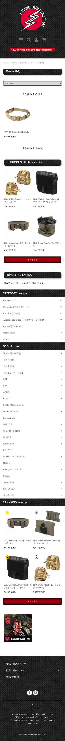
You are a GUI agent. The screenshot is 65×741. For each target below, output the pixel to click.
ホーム (6, 63)
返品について (20, 717)
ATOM (34, 723)
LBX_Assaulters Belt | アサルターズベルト (17, 244)
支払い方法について (26, 714)
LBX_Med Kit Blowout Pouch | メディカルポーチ (46, 541)
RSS (29, 723)
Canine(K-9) (39, 63)
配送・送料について (44, 714)
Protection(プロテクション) (22, 63)
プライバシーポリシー (18, 720)
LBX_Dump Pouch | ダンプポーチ (46, 244)
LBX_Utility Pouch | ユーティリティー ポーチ (17, 200)
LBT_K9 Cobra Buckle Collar (17, 132)
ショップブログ (47, 720)
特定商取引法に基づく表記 (38, 717)
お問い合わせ (34, 720)
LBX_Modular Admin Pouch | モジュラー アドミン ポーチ (46, 200)
